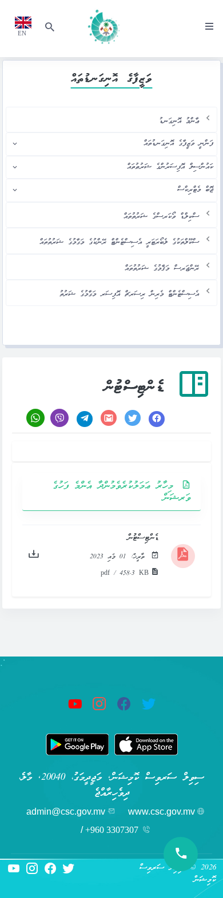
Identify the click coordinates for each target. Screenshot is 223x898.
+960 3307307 (111, 830)
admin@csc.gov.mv (65, 811)
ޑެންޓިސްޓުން (143, 538)
